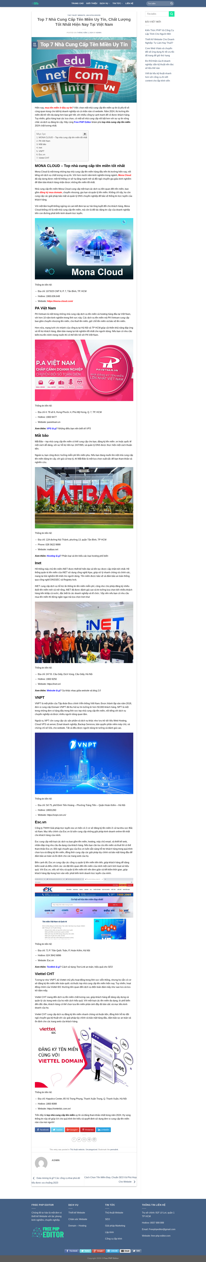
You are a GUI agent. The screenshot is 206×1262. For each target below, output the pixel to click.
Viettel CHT (44, 158)
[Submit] (171, 3)
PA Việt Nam (44, 141)
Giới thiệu (91, 3)
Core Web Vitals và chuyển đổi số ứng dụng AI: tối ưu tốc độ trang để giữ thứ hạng (159, 52)
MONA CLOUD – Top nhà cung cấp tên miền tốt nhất (63, 137)
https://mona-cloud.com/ (60, 301)
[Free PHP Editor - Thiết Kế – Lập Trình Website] (49, 3)
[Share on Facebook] (74, 1139)
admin (98, 32)
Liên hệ (129, 3)
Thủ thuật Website (114, 1212)
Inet (40, 147)
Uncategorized (93, 15)
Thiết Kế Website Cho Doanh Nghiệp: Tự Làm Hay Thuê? (159, 41)
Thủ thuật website (76, 15)
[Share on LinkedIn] (94, 1139)
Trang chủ (77, 3)
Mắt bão (42, 144)
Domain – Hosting (77, 1225)
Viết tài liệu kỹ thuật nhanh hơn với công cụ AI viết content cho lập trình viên (158, 77)
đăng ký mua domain (51, 192)
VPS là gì (51, 428)
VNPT (41, 151)
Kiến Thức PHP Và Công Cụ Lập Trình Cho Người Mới (159, 32)
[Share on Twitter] (79, 1139)
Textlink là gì (53, 967)
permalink (114, 1149)
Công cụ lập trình (113, 1239)
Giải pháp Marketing (115, 1225)
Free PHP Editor (82, 122)
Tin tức (117, 3)
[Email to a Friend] (84, 1139)
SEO (107, 1219)
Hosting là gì (53, 556)
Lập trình (109, 1232)
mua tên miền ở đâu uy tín (58, 108)
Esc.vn (42, 154)
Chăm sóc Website (77, 1219)
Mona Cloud (124, 175)
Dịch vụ (104, 3)
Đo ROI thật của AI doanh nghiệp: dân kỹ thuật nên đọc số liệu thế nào (159, 64)
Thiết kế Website (76, 1212)
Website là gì (53, 690)
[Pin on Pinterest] (89, 1139)
